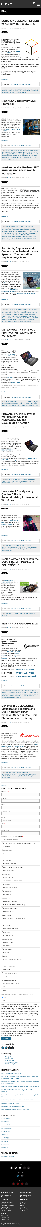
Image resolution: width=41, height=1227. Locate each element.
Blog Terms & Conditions (7, 1156)
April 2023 (4, 1144)
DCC (36, 690)
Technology (32, 314)
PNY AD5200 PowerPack (26, 676)
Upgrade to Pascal (7, 231)
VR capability (15, 314)
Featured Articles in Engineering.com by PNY (13, 1106)
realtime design (6, 159)
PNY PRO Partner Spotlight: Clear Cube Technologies (15, 1109)
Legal (4, 1213)
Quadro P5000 (33, 155)
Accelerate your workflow (8, 235)
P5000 (13, 129)
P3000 (25, 318)
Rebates (3, 1204)
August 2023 (5, 1131)
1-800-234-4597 (7, 1195)
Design (20, 89)
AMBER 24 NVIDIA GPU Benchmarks (11, 1073)
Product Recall (5, 1209)
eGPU (7, 92)
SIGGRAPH (5, 695)
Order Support (26, 1192)
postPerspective (28, 238)
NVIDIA (11, 89)
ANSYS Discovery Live (25, 157)
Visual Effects (30, 695)
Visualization (16, 690)
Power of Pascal (15, 312)
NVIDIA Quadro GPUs (8, 157)
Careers (22, 1207)
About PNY (23, 1202)
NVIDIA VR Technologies (8, 692)
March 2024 (5, 1121)
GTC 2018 (10, 377)
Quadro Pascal (29, 228)
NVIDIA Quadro (34, 150)
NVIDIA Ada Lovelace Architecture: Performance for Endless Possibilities (20, 1086)
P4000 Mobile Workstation (25, 236)
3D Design (25, 316)
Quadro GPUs (19, 746)
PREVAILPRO (19, 235)
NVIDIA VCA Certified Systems (27, 776)
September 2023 (6, 1128)
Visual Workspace (17, 231)
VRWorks (11, 549)
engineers (28, 321)
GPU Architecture (23, 314)
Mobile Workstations (29, 235)
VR (19, 226)
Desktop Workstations (27, 774)
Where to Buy (24, 1209)
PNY (7, 89)
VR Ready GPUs (9, 233)
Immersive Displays (19, 549)
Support (5, 1199)
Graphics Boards (13, 403)
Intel (36, 309)
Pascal (22, 226)
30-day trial (14, 159)
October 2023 (5, 1125)
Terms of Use (5, 1217)
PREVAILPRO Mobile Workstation (14, 238)
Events (22, 1205)
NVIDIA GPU (26, 89)
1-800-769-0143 (26, 1195)
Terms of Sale (5, 1219)
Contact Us (4, 1207)
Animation (5, 697)
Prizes (4, 92)
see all (3, 1067)
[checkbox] (20, 915)
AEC (31, 312)
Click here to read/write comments (21, 84)
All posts (3, 785)
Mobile (15, 309)
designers (23, 321)
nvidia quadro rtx (26, 90)
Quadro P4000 (33, 89)
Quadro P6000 (27, 154)
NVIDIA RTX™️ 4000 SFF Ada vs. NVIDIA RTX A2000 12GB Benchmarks (20, 1100)
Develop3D (23, 483)
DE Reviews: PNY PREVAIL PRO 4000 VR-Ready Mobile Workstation (18, 332)
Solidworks (16, 613)
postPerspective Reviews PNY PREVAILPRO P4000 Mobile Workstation (20, 170)
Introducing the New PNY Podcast (10, 1103)
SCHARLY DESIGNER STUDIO (18, 92)
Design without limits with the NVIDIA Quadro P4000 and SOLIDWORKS (20, 562)
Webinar (15, 89)
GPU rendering (18, 154)
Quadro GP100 (17, 155)
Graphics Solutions (27, 231)
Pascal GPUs (30, 319)
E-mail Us (5, 1197)
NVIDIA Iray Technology (13, 776)
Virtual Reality (14, 226)
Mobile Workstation (13, 236)
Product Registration (7, 1202)
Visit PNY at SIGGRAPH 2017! (19, 623)
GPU (24, 150)
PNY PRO (11, 154)
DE (32, 403)
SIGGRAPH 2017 (20, 692)
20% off (34, 157)
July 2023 (4, 1134)
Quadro (8, 150)
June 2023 (5, 1138)
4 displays (29, 318)
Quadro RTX (17, 90)
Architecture (11, 90)
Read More (4, 79)
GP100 (6, 131)
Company (24, 1199)
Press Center (24, 1204)
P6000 (18, 129)
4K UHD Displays (18, 318)
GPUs (26, 309)
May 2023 (4, 1141)
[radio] (20, 997)
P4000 (8, 129)
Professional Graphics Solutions (28, 229)
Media (15, 233)
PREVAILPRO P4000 (7, 450)
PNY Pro (9, 28)
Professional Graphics (16, 152)
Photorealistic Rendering (8, 774)
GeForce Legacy (6, 1210)
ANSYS (25, 152)
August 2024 (5, 1118)
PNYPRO (4, 90)
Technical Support (8, 1192)
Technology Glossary (7, 1205)
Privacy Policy (5, 1216)
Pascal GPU (16, 228)
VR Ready (22, 228)
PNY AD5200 (34, 694)
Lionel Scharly (34, 90)
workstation (5, 228)
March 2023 (5, 1147)
